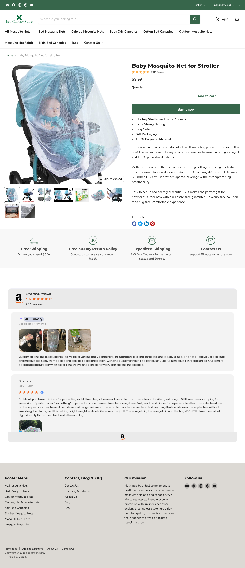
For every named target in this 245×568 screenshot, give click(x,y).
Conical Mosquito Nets (19, 497)
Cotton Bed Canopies (158, 32)
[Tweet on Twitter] (140, 223)
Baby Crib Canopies (124, 32)
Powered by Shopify (16, 557)
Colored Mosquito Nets (87, 32)
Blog (75, 43)
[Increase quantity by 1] (165, 96)
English (198, 5)
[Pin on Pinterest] (152, 223)
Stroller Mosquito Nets (19, 513)
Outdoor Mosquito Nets (196, 32)
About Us (71, 497)
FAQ (67, 508)
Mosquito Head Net (17, 524)
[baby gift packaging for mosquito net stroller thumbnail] (81, 195)
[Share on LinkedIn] (146, 223)
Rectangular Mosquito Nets (22, 502)
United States (224, 5)
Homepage (11, 549)
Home (9, 55)
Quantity (137, 87)
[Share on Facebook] (134, 223)
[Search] (195, 19)
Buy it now (186, 109)
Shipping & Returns (77, 491)
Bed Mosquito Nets (52, 32)
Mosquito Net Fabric (19, 43)
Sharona (25, 381)
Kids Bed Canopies (52, 43)
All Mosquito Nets (18, 32)
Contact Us (92, 43)
